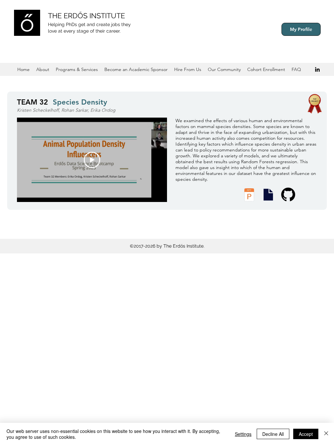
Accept (306, 434)
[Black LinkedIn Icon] (317, 69)
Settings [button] (243, 434)
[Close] (326, 434)
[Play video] (92, 160)
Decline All (273, 434)
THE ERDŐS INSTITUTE (86, 15)
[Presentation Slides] (268, 194)
